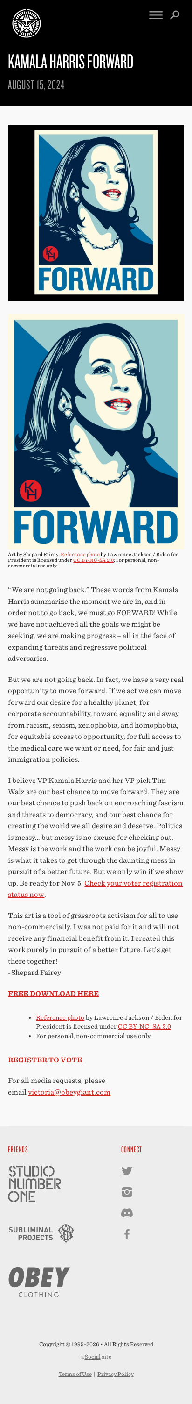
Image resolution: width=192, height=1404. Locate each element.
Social (93, 1357)
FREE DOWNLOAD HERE (53, 993)
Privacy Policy (115, 1374)
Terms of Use (75, 1374)
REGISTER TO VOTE (45, 1060)
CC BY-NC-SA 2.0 (93, 560)
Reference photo (80, 554)
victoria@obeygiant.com (69, 1092)
